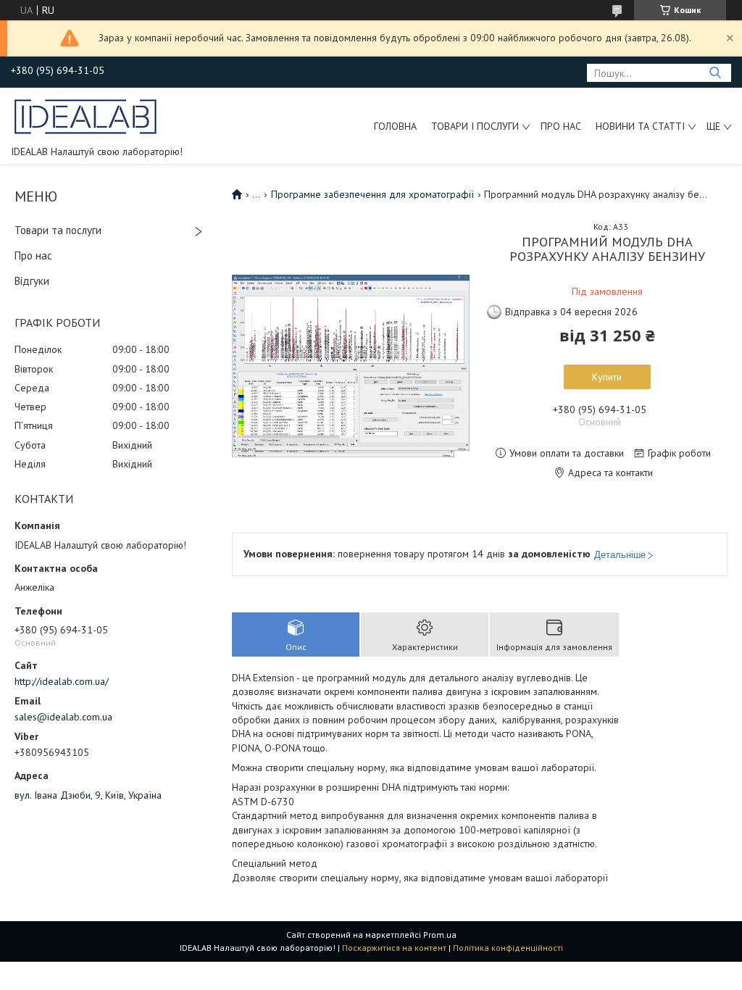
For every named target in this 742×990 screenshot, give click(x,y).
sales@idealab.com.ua (63, 716)
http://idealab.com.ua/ (61, 681)
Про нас (561, 126)
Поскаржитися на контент (394, 947)
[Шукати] (715, 73)
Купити (607, 376)
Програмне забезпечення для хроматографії (372, 194)
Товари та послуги (57, 230)
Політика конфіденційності (508, 947)
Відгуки (31, 281)
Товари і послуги (475, 126)
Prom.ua (440, 934)
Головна (395, 126)
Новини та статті (640, 126)
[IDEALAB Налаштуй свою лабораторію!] (86, 115)
